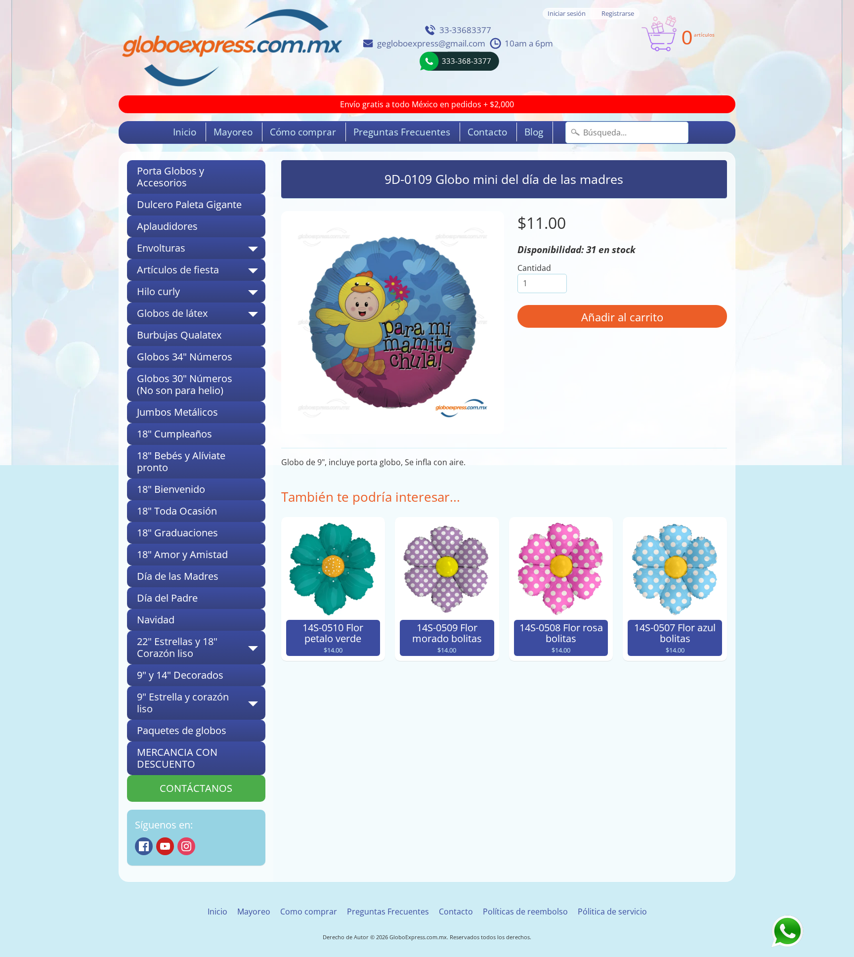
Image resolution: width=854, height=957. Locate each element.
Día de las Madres (177, 576)
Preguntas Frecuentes (401, 132)
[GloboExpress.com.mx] (232, 47)
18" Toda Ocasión (177, 511)
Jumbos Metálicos (177, 412)
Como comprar (308, 911)
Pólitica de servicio (612, 911)
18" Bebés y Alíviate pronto (181, 461)
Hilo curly (201, 294)
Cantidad (534, 267)
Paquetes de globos (181, 730)
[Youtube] (165, 846)
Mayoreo (233, 132)
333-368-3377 (466, 61)
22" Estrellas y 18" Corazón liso (201, 648)
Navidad (155, 619)
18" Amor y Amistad (182, 554)
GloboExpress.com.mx (418, 937)
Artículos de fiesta (201, 272)
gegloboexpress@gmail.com (431, 43)
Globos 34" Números (184, 356)
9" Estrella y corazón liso (201, 703)
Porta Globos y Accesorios (170, 176)
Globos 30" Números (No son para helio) (184, 384)
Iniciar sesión (567, 13)
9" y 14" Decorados (180, 675)
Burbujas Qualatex (179, 335)
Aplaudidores (167, 226)
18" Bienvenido (171, 489)
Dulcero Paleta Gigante (189, 204)
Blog (533, 132)
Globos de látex (201, 315)
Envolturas (201, 250)
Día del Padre (167, 598)
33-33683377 (465, 30)
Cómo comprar (303, 132)
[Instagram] (186, 846)
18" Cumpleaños (174, 433)
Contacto (487, 132)
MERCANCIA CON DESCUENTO (177, 758)
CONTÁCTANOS (196, 788)
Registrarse (617, 13)
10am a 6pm (529, 43)
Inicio (184, 132)
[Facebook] (144, 846)
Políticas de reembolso (525, 911)
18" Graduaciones (177, 532)
